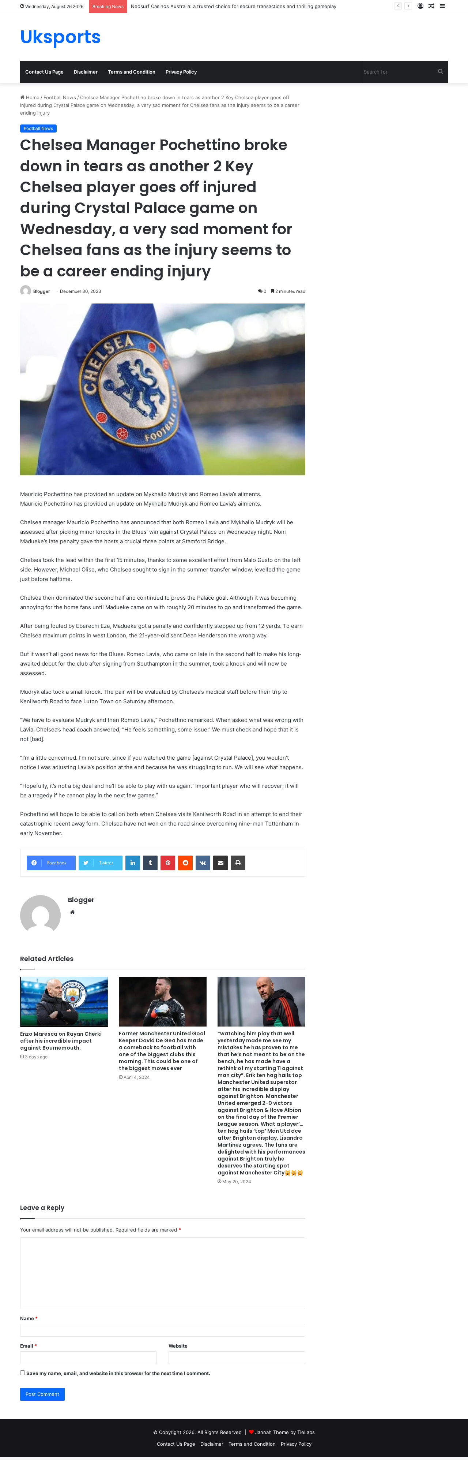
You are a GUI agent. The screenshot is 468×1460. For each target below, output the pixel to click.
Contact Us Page (44, 72)
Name (29, 1318)
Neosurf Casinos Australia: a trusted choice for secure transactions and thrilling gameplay (233, 6)
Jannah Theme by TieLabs (285, 1432)
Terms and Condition (131, 72)
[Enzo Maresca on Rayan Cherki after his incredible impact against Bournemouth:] (64, 1002)
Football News (60, 97)
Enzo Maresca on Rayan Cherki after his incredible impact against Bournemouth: (61, 1040)
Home (31, 97)
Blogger (41, 291)
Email (28, 1346)
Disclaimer (86, 72)
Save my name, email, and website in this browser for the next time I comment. (118, 1373)
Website (178, 1346)
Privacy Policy (181, 72)
